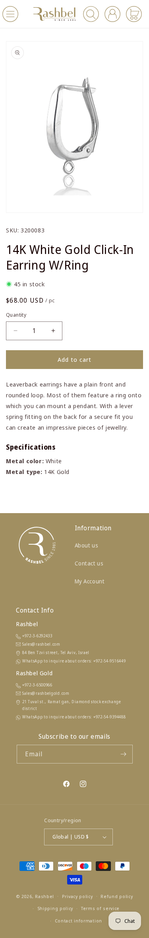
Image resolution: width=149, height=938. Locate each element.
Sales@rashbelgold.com (46, 693)
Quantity (16, 314)
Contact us (89, 563)
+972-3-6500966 (37, 685)
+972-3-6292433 (37, 636)
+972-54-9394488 (109, 717)
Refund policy (117, 896)
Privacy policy (77, 896)
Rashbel (44, 896)
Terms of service (100, 908)
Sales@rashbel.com (41, 644)
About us (87, 545)
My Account (90, 581)
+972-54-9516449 (109, 661)
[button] (10, 14)
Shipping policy (55, 908)
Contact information (78, 921)
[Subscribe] (123, 754)
